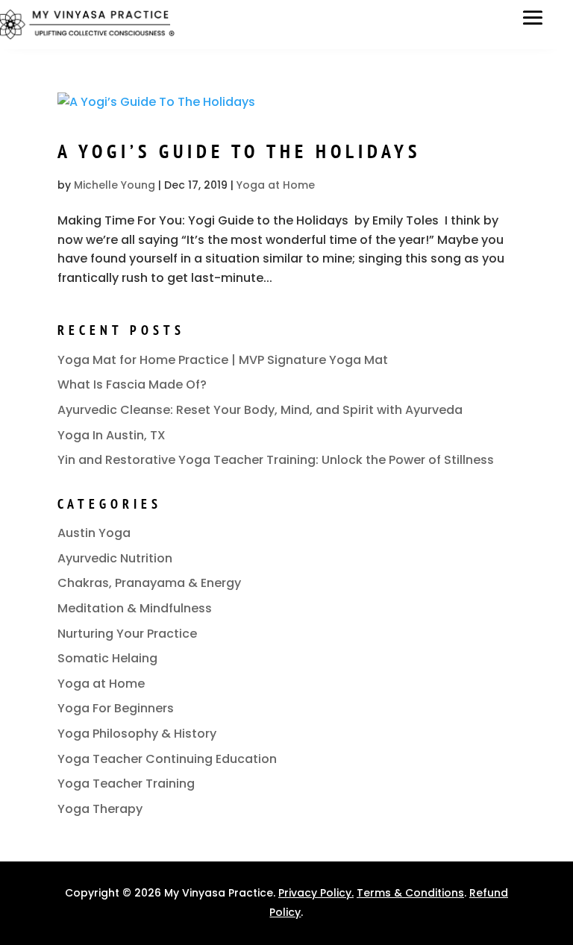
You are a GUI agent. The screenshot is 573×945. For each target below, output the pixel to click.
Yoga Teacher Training (126, 783)
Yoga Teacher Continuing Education (167, 758)
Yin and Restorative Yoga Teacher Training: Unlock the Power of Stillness (275, 459)
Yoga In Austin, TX (111, 435)
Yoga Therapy (100, 808)
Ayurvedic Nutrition (114, 558)
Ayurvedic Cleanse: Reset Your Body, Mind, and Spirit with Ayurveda (260, 409)
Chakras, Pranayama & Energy (149, 582)
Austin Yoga (94, 532)
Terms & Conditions (410, 892)
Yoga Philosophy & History (136, 733)
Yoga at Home (276, 185)
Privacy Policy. (316, 892)
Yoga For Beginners (115, 708)
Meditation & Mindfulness (134, 608)
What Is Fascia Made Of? (132, 384)
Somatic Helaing (107, 658)
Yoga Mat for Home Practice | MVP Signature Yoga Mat (222, 359)
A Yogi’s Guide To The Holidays (239, 151)
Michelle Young (114, 185)
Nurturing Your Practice (127, 633)
